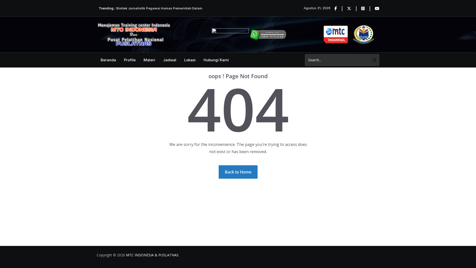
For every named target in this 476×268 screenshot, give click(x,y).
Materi (149, 60)
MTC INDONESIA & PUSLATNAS (152, 255)
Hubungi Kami (216, 60)
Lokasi (190, 60)
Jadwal (169, 60)
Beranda (108, 60)
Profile (130, 60)
